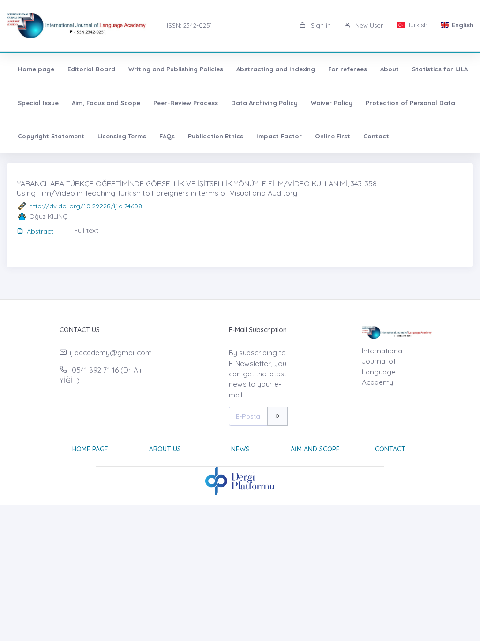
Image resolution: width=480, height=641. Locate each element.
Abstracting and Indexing (275, 69)
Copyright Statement (51, 136)
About (389, 69)
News (240, 449)
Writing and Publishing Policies (175, 69)
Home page (36, 69)
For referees (347, 69)
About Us (165, 449)
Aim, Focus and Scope (106, 103)
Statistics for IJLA (440, 69)
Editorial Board (91, 69)
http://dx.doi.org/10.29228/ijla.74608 (85, 206)
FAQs (167, 136)
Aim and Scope (315, 449)
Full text (86, 230)
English (461, 25)
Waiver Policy (331, 103)
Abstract (40, 231)
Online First (332, 136)
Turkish (417, 25)
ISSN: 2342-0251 (189, 25)
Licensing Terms (122, 136)
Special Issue (38, 103)
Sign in (320, 25)
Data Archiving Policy (264, 103)
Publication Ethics (215, 136)
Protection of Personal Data (410, 103)
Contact (376, 136)
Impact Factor (279, 136)
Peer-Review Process (185, 103)
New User (368, 25)
